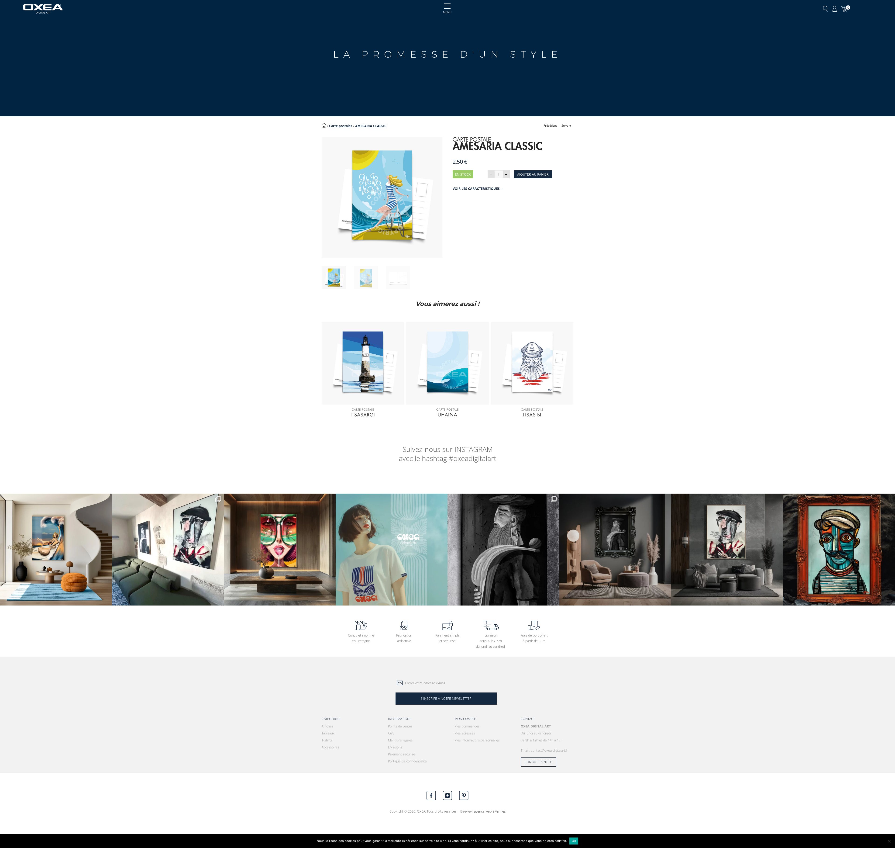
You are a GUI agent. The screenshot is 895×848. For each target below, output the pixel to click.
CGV (391, 733)
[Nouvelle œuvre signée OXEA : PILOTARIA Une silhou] (503, 550)
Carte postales (340, 126)
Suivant (566, 126)
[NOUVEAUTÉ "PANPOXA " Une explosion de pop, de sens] (280, 550)
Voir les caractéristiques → (478, 188)
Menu (447, 12)
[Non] (889, 841)
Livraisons (395, 747)
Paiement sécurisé (401, 754)
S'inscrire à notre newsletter (446, 698)
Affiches (327, 726)
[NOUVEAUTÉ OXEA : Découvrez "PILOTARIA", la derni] (615, 550)
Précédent (550, 126)
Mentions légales (400, 740)
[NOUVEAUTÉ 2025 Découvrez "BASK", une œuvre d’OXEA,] (727, 550)
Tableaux (328, 733)
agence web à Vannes (490, 811)
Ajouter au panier (533, 174)
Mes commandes (467, 726)
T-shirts (327, 740)
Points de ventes (400, 726)
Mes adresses (464, 733)
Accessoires (330, 747)
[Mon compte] (835, 9)
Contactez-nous (538, 762)
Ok (574, 841)
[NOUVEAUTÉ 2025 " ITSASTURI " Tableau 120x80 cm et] (839, 550)
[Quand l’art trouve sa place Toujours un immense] (168, 550)
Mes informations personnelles (477, 740)
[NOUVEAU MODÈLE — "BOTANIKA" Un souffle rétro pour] (392, 550)
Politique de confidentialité (407, 761)
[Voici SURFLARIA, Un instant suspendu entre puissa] (56, 550)
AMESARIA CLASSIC (370, 126)
